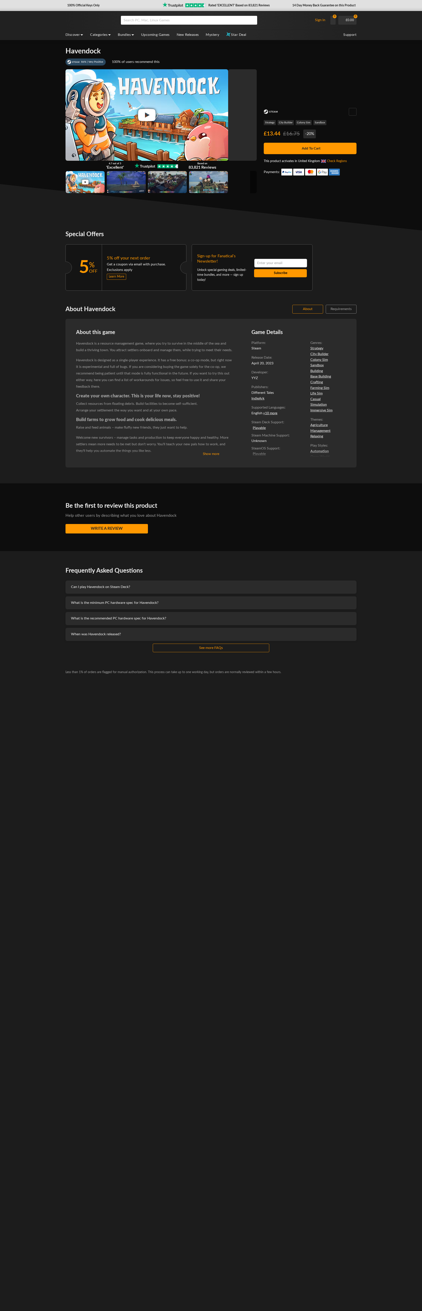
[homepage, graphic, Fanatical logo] (89, 20)
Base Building (320, 376)
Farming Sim (319, 388)
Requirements (341, 309)
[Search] (252, 20)
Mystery (212, 35)
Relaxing (316, 436)
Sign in (320, 20)
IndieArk (257, 398)
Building (316, 371)
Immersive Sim (321, 410)
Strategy (270, 122)
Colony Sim (303, 122)
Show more (211, 454)
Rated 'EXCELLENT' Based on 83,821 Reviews (239, 5)
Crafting (316, 382)
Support (350, 35)
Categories (98, 35)
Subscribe (280, 273)
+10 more (270, 413)
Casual (315, 399)
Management (320, 431)
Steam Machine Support (270, 435)
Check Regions (337, 161)
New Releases (188, 35)
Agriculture (319, 425)
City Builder (286, 122)
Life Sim (316, 393)
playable (259, 428)
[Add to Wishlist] (353, 112)
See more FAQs (211, 648)
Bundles (124, 35)
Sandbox (320, 122)
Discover (72, 35)
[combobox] (216, 20)
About (308, 309)
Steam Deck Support (267, 422)
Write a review (107, 529)
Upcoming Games (155, 35)
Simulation (318, 404)
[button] (82, 5)
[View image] (85, 182)
